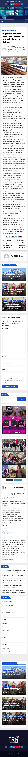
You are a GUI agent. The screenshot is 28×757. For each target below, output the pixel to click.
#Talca (18, 52)
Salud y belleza (6, 648)
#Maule (20, 50)
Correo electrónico (7, 363)
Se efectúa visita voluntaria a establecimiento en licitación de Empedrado (8, 243)
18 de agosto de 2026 (10, 677)
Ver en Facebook (5, 559)
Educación (9, 30)
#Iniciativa (15, 50)
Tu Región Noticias (10, 497)
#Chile (23, 47)
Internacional (5, 630)
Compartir (11, 559)
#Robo (14, 52)
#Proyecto (9, 52)
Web (3, 369)
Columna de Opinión (7, 605)
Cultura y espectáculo (12, 300)
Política (4, 641)
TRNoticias (12, 46)
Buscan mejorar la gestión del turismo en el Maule (13, 290)
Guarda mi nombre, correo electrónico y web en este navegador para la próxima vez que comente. (13, 380)
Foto (6, 525)
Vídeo (6, 557)
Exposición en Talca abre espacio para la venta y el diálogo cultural (13, 720)
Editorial (4, 623)
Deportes (4, 616)
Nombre (4, 356)
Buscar (4, 394)
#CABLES (18, 47)
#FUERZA (10, 50)
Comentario (5, 328)
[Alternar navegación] (14, 22)
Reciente (4, 644)
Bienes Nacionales (7, 601)
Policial (13, 30)
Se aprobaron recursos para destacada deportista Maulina (21, 243)
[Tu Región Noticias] (5, 487)
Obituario (4, 633)
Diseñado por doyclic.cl (14, 753)
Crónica (4, 30)
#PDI (24, 50)
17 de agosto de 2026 (10, 692)
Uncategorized (6, 651)
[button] (25, 21)
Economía (10, 287)
